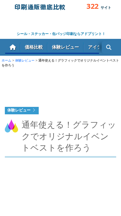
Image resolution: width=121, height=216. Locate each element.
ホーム (12, 47)
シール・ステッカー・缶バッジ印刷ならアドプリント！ (61, 33)
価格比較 (34, 47)
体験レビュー (65, 47)
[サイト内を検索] (109, 47)
